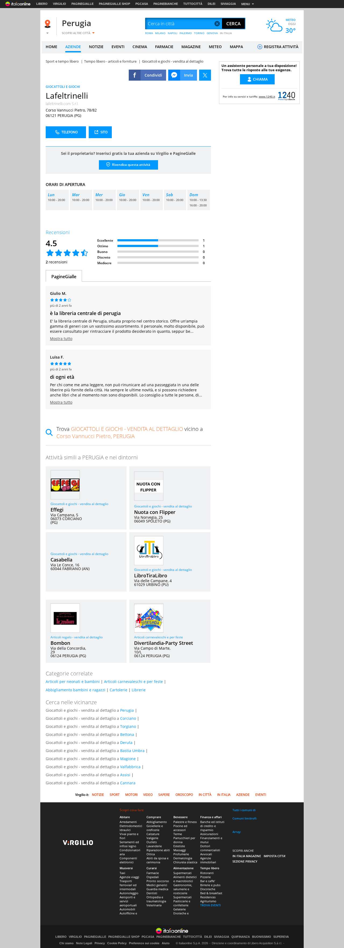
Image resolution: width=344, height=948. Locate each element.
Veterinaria (154, 905)
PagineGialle (63, 277)
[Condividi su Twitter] (205, 75)
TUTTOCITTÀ (192, 3)
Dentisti (151, 893)
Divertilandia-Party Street (163, 643)
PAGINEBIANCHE (165, 3)
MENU (245, 4)
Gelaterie (179, 909)
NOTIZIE (96, 46)
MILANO (160, 33)
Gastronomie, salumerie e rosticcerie (182, 889)
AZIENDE (73, 46)
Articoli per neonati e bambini (73, 681)
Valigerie (152, 838)
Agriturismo (208, 901)
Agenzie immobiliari (208, 860)
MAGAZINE (191, 46)
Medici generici (156, 885)
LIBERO (42, 3)
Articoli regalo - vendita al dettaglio (77, 637)
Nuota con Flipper (154, 512)
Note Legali (84, 943)
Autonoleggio (129, 893)
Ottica (150, 854)
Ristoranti (207, 873)
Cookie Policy (117, 943)
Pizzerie (205, 877)
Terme (177, 834)
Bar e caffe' (207, 881)
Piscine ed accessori (180, 828)
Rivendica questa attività (130, 164)
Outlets (151, 842)
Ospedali (152, 877)
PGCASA (141, 3)
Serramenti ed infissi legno (129, 844)
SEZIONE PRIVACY (244, 861)
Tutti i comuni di (244, 810)
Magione (128, 758)
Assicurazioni (209, 834)
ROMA (149, 33)
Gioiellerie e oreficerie (154, 828)
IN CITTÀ (205, 794)
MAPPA (236, 46)
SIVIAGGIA (228, 3)
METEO (215, 46)
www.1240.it (267, 96)
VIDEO (148, 794)
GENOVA (212, 33)
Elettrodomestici (131, 826)
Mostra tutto (61, 338)
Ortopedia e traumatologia (156, 899)
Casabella (61, 559)
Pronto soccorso (157, 881)
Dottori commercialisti (210, 848)
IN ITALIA (226, 33)
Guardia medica (157, 889)
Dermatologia (182, 858)
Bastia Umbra (132, 750)
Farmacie (152, 873)
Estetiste (179, 846)
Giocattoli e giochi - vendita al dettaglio (79, 504)
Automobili (127, 909)
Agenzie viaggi (129, 877)
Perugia (76, 22)
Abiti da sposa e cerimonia (157, 860)
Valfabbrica (130, 766)
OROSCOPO (184, 794)
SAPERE (164, 794)
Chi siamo (66, 943)
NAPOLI (172, 33)
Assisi (125, 774)
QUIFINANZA (240, 936)
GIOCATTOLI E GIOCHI (63, 86)
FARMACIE (164, 46)
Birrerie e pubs (210, 885)
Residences (208, 897)
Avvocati (206, 854)
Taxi (122, 873)
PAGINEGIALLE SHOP (114, 3)
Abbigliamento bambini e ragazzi (75, 689)
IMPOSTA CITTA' (275, 856)
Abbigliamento (156, 822)
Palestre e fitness (185, 822)
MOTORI (131, 794)
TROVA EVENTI (210, 905)
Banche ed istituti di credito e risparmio (212, 826)
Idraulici (125, 830)
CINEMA (139, 46)
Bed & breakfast (211, 893)
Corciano (128, 718)
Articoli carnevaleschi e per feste (158, 637)
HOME (51, 46)
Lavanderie (154, 846)
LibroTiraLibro (150, 575)
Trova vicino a (129, 432)
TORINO (199, 33)
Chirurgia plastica (185, 862)
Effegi (57, 509)
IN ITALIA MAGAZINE (246, 856)
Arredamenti (128, 822)
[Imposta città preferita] (48, 24)
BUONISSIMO (261, 936)
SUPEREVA (281, 936)
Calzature (152, 834)
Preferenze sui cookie (144, 943)
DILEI (211, 3)
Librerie (139, 689)
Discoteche (207, 889)
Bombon (60, 643)
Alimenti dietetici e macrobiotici (185, 879)
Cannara (127, 782)
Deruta (126, 742)
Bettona (127, 734)
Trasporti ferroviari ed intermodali (128, 885)
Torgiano (128, 726)
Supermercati (182, 873)
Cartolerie (118, 689)
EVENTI (118, 46)
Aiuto (166, 943)
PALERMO (186, 33)
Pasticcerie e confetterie (181, 903)
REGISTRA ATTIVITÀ (280, 46)
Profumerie (181, 854)
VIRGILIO (59, 3)
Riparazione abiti (158, 850)
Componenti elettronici (128, 860)
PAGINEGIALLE (82, 3)
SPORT (115, 794)
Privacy (100, 943)
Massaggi (179, 850)
